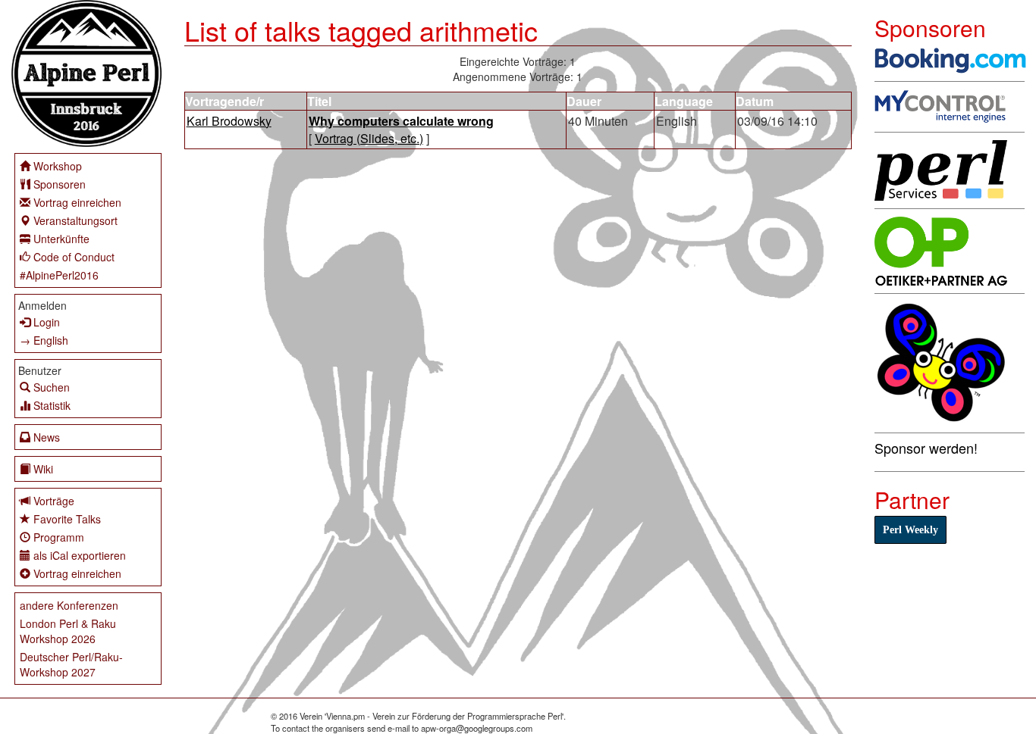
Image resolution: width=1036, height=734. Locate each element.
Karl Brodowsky (229, 121)
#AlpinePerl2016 (59, 275)
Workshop (57, 165)
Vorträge (53, 500)
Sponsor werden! (926, 448)
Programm (58, 537)
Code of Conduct (74, 256)
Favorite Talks (67, 518)
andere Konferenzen (69, 605)
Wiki (43, 468)
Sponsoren (59, 184)
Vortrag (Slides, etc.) (369, 138)
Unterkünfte (61, 238)
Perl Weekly (910, 530)
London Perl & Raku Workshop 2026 (68, 631)
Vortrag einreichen (77, 202)
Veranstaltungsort (75, 220)
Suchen (51, 387)
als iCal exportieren (79, 555)
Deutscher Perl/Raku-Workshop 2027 (71, 664)
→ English (44, 340)
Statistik (52, 405)
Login (46, 322)
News (46, 437)
